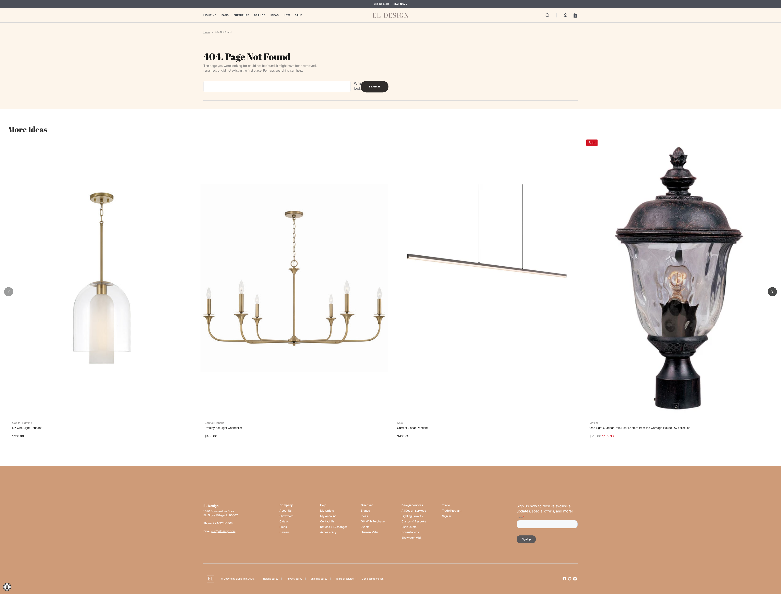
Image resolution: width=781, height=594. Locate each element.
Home (206, 32)
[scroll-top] (772, 573)
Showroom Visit (411, 537)
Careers (284, 532)
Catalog (284, 521)
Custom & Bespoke (413, 521)
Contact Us (327, 521)
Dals (400, 422)
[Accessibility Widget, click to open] (7, 587)
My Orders (327, 510)
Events (365, 527)
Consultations (410, 532)
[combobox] (277, 86)
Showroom (286, 516)
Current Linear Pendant (412, 427)
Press (283, 527)
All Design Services (413, 510)
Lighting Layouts (412, 516)
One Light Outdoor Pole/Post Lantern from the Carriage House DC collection (639, 427)
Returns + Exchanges (333, 527)
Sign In (446, 516)
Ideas (364, 516)
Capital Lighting (22, 422)
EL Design (241, 578)
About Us (285, 510)
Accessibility (328, 532)
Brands (365, 510)
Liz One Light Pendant (26, 427)
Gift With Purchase (373, 521)
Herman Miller (369, 532)
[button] (547, 15)
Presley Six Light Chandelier (223, 427)
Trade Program (451, 510)
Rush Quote (408, 527)
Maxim (593, 422)
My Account (328, 516)
